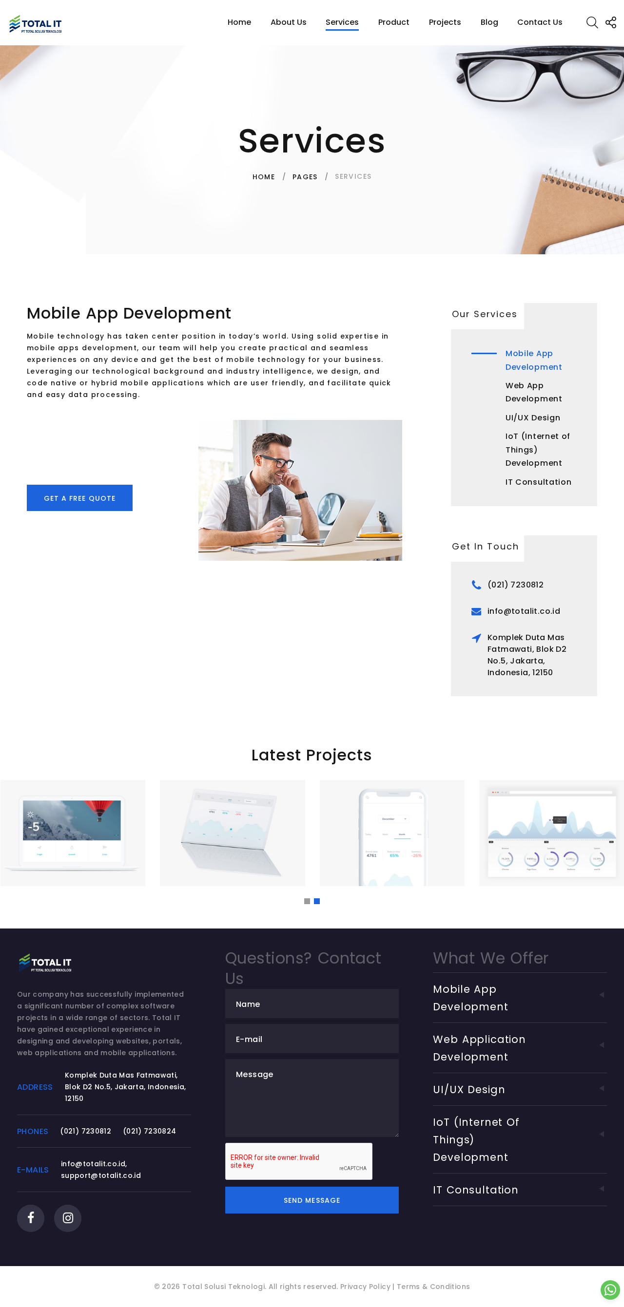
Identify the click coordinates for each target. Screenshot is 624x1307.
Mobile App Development (470, 998)
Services (342, 22)
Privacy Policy (365, 1286)
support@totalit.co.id (101, 1175)
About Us (289, 22)
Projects (445, 22)
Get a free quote (80, 498)
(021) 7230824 (149, 1131)
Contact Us (540, 22)
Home (239, 22)
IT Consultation (539, 482)
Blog (489, 22)
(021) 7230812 (516, 584)
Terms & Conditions (433, 1286)
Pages (305, 177)
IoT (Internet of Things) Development (538, 450)
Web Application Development (479, 1048)
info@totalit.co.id (524, 611)
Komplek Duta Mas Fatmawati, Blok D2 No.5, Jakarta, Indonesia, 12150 (527, 655)
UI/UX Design (533, 417)
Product (394, 22)
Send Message (312, 1200)
